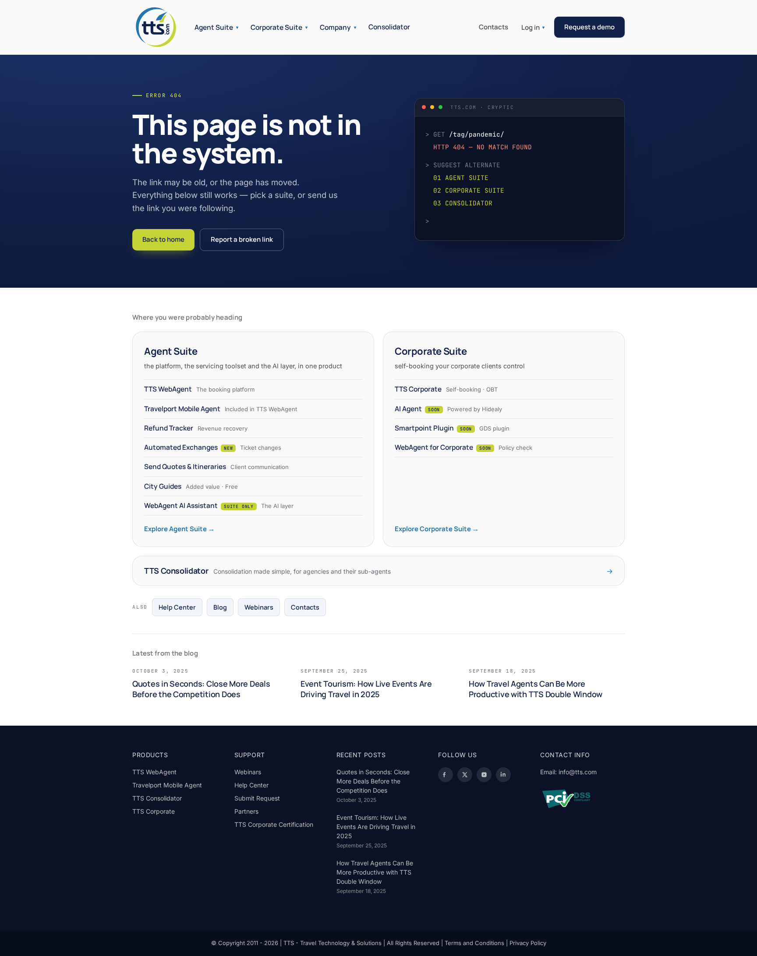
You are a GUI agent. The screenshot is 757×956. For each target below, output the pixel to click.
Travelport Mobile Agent (167, 785)
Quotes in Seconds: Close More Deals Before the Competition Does (373, 781)
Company (338, 27)
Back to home (163, 239)
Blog (220, 607)
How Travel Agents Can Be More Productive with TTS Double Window (374, 872)
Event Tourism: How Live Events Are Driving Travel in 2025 (375, 827)
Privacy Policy (527, 942)
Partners (246, 811)
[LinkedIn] (503, 774)
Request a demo (589, 27)
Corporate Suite (279, 27)
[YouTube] (484, 774)
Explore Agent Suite (179, 528)
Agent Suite (216, 27)
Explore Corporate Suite (437, 528)
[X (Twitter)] (464, 774)
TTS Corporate (153, 811)
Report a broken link (242, 239)
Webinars (258, 607)
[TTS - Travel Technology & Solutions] (156, 27)
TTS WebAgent (154, 772)
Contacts (493, 27)
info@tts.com (578, 772)
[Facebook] (445, 774)
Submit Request (257, 798)
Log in (533, 27)
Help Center (177, 607)
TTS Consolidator (157, 798)
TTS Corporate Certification (273, 824)
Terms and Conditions (474, 942)
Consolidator (389, 27)
